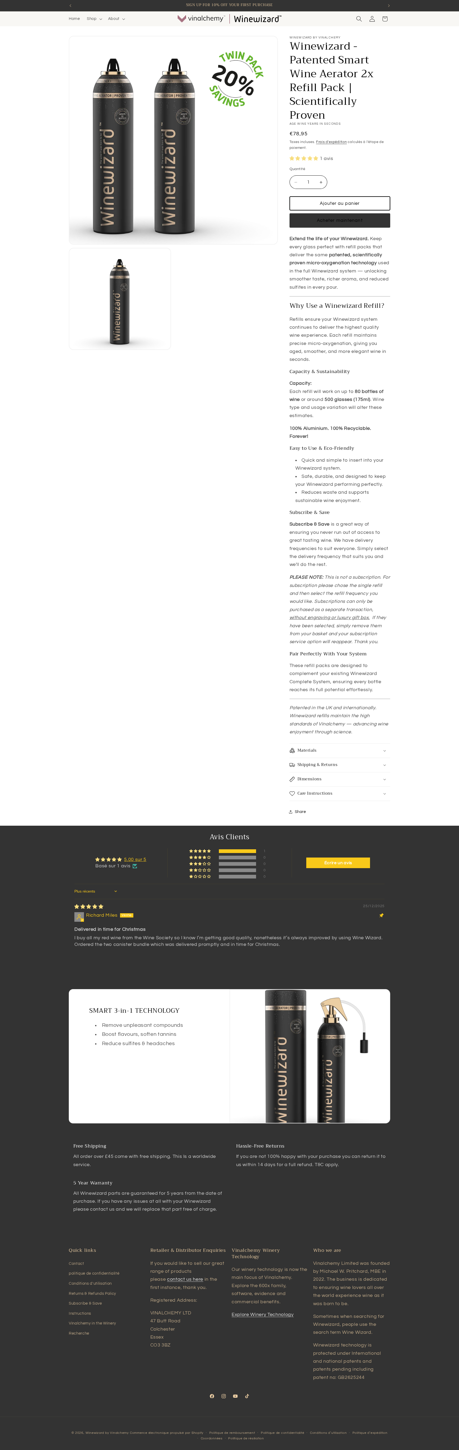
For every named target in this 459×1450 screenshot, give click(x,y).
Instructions (80, 1313)
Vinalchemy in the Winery (92, 1323)
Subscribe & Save (85, 1303)
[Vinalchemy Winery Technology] (201, 19)
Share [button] (300, 812)
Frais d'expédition (331, 142)
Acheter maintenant (340, 220)
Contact (76, 1263)
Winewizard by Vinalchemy (107, 1433)
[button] (94, 19)
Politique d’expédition (370, 1433)
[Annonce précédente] (70, 5)
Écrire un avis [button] (338, 863)
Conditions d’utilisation (328, 1433)
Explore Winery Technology (263, 1314)
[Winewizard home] (257, 19)
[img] (88, 906)
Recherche (79, 1333)
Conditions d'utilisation (90, 1283)
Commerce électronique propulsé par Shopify (166, 1433)
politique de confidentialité (94, 1273)
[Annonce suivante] (389, 5)
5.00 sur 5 (135, 859)
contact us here (185, 1279)
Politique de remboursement (232, 1433)
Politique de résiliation (246, 1438)
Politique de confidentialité (282, 1433)
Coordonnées (212, 1438)
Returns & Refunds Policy (92, 1293)
